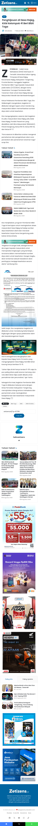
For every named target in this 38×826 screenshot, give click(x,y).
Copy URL (19, 415)
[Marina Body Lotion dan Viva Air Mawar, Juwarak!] (7, 688)
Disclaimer (23, 813)
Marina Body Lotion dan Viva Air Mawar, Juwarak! (24, 686)
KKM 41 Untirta (30, 403)
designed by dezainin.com (26, 810)
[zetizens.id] (9, 2)
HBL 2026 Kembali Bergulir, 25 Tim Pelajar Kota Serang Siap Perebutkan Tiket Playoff (10, 465)
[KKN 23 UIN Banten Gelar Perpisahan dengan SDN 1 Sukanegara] (10, 483)
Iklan (29, 813)
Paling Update (28, 679)
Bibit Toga (13, 403)
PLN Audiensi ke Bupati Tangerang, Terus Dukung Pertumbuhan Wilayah (23, 705)
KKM (21, 403)
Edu (4, 17)
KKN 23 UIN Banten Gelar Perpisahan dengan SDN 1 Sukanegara (8, 492)
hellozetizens (8, 31)
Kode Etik (16, 813)
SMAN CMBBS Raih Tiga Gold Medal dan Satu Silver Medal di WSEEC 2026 (25, 210)
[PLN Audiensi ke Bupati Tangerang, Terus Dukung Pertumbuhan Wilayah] (7, 705)
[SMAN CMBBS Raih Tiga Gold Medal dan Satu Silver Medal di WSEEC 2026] (7, 210)
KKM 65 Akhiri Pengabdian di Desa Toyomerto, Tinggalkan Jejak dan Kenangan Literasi (27, 493)
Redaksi (9, 813)
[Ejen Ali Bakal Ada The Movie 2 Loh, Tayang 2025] (7, 696)
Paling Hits (9, 679)
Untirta (5, 406)
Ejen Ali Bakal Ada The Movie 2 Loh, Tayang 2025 (24, 695)
